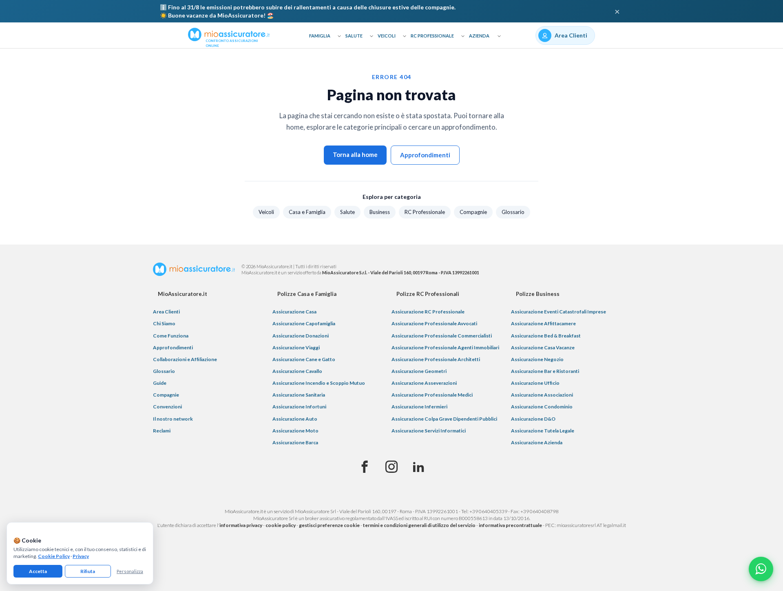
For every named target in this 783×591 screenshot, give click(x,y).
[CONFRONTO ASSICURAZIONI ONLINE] (229, 33)
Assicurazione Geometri (419, 371)
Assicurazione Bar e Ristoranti (545, 371)
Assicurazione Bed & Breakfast (546, 336)
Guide (159, 383)
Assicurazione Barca (295, 442)
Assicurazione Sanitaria (298, 395)
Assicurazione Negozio (537, 359)
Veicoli (387, 35)
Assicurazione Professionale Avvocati (434, 323)
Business (379, 212)
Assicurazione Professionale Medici (432, 395)
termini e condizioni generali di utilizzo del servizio (419, 525)
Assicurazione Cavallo (297, 371)
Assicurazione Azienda (536, 442)
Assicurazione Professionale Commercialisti (442, 336)
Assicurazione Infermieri (419, 407)
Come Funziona (170, 336)
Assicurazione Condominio (542, 407)
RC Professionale (432, 35)
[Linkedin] (418, 467)
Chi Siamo (164, 323)
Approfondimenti (425, 155)
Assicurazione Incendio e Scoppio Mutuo (318, 383)
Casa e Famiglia (307, 212)
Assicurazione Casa (294, 312)
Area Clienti (166, 312)
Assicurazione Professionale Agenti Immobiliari (445, 347)
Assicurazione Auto (294, 419)
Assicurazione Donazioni (300, 336)
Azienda (479, 35)
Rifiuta (87, 571)
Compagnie (473, 212)
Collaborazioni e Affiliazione (185, 359)
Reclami (161, 431)
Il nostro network (173, 419)
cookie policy (280, 525)
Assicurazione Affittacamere (543, 323)
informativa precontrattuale (510, 525)
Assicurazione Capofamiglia (303, 323)
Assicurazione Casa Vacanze (543, 347)
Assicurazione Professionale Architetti (436, 359)
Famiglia (319, 35)
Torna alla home (355, 154)
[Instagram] (391, 467)
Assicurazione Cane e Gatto (303, 359)
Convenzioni (167, 407)
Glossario (513, 212)
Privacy (81, 556)
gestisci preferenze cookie (329, 525)
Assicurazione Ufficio (535, 383)
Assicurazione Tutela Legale (542, 431)
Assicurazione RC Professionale (428, 312)
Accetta (38, 571)
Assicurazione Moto (295, 431)
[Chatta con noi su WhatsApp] (761, 569)
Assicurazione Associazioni (542, 395)
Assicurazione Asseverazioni (424, 383)
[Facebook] (364, 467)
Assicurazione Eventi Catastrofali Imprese (558, 312)
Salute (354, 35)
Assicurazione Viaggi (296, 347)
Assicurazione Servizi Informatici (429, 431)
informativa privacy (240, 525)
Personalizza (130, 571)
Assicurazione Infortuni (299, 407)
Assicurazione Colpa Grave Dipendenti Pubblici (444, 419)
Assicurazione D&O (533, 419)
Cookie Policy (54, 556)
